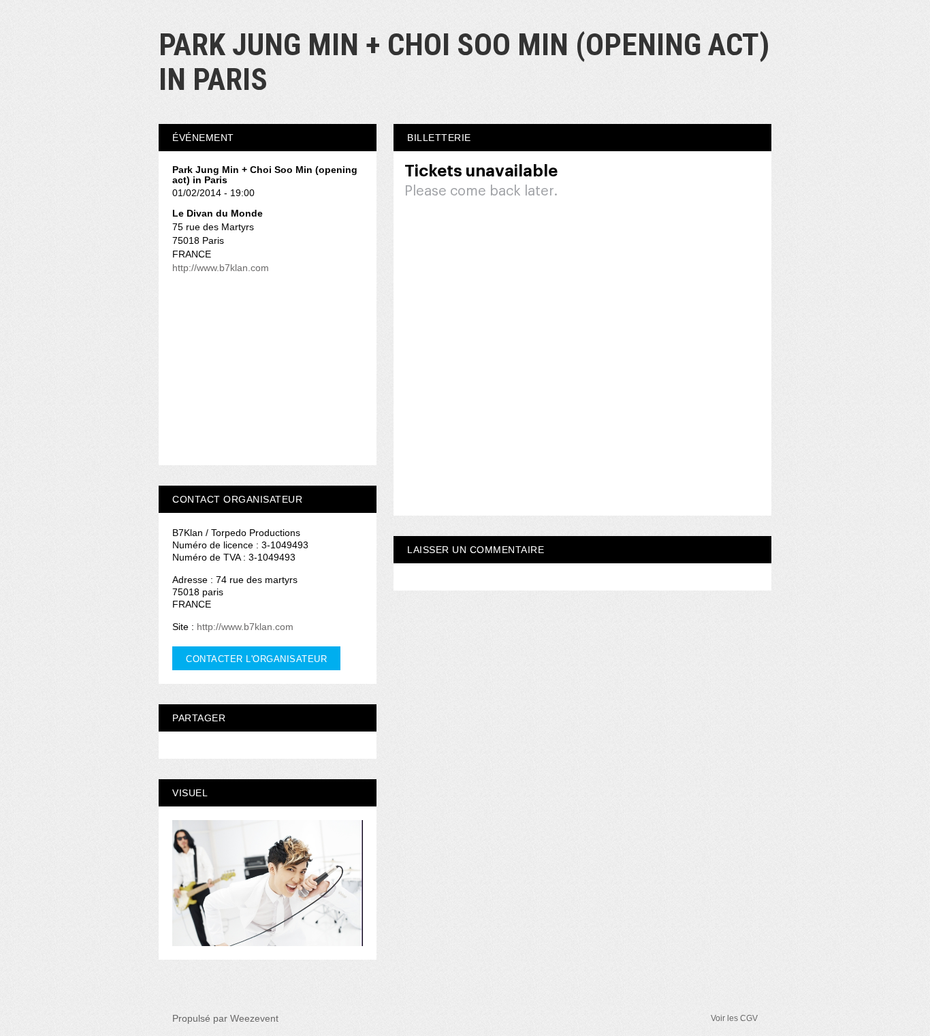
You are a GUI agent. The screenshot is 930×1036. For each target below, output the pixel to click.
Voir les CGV (734, 1018)
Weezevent (254, 1018)
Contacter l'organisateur (256, 659)
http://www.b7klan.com (220, 267)
